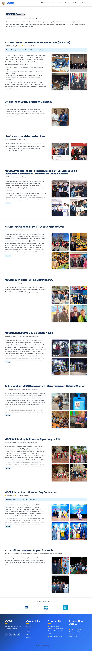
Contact (28, 637)
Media (67, 3)
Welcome (44, 3)
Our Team (75, 3)
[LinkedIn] (14, 634)
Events (59, 3)
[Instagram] (10, 634)
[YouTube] (18, 634)
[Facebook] (6, 634)
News (52, 3)
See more (8, 202)
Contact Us (85, 3)
